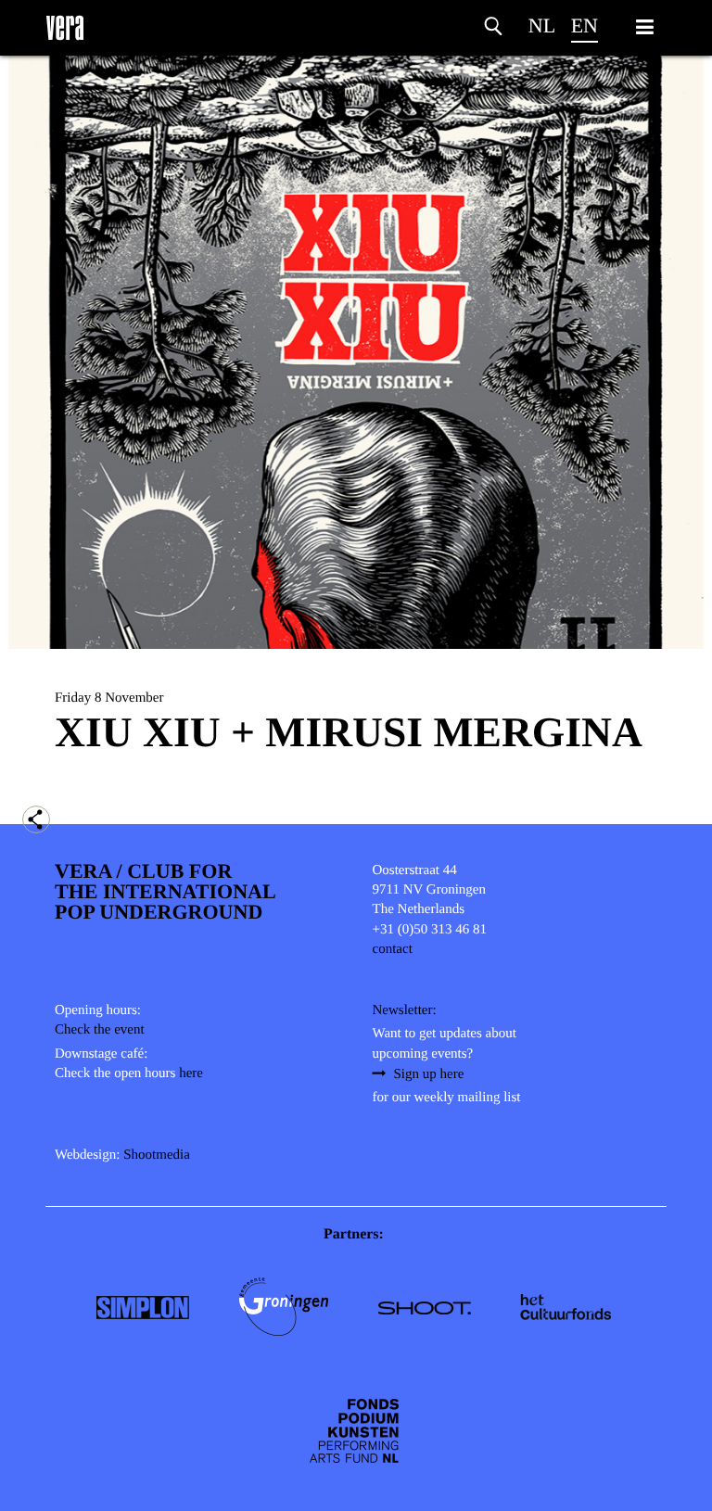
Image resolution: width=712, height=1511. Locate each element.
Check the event (100, 1029)
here (191, 1073)
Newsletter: (405, 1010)
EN (584, 25)
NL (541, 25)
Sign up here (429, 1074)
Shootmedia (156, 1155)
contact (393, 949)
